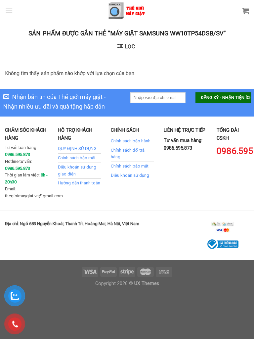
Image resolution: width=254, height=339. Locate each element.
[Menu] (9, 11)
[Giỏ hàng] (245, 11)
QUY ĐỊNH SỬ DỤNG (77, 148)
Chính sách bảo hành (130, 140)
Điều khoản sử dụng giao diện (77, 170)
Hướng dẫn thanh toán (79, 182)
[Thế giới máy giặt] (127, 11)
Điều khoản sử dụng (130, 175)
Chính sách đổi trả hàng (128, 154)
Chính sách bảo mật (77, 157)
